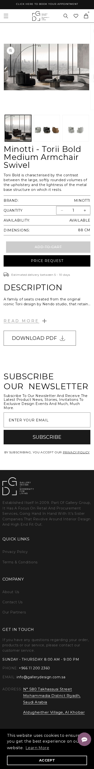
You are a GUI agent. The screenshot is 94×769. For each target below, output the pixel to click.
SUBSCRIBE (47, 437)
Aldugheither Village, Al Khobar (54, 712)
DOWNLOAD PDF (34, 338)
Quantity (13, 210)
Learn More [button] (37, 748)
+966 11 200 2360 (34, 668)
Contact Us (12, 602)
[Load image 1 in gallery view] (18, 128)
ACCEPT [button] (47, 760)
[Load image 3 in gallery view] (75, 128)
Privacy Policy (15, 552)
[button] (6, 16)
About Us (10, 592)
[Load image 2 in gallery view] (47, 128)
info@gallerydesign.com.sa (41, 677)
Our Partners (14, 612)
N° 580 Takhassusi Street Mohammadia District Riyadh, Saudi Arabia (52, 695)
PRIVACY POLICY (76, 452)
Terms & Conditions (20, 562)
